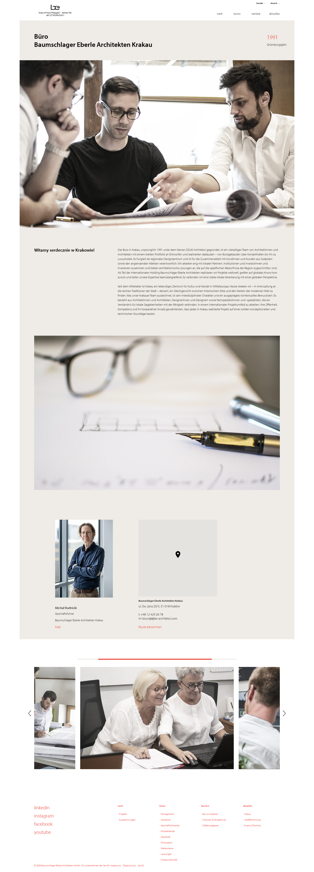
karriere (256, 14)
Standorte (165, 819)
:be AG (141, 865)
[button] (177, 554)
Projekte (123, 814)
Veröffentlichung (252, 819)
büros (237, 14)
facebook (43, 824)
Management (167, 814)
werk (220, 14)
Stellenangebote (210, 825)
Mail (58, 627)
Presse (247, 814)
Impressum (115, 865)
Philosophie (166, 842)
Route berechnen (150, 627)
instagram (44, 816)
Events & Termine (252, 825)
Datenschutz (129, 865)
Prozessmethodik (169, 859)
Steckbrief (165, 836)
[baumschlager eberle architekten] (63, 10)
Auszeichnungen (127, 819)
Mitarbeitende (167, 831)
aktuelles (274, 14)
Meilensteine (167, 848)
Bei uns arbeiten (210, 814)
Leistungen (166, 854)
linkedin (42, 807)
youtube (42, 832)
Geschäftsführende (170, 825)
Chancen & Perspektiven (214, 819)
